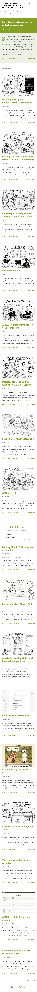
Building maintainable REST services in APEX (17, 952)
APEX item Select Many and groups (16, 918)
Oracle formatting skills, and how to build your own (17, 660)
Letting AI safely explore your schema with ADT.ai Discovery (18, 158)
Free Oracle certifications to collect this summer (17, 23)
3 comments (12, 404)
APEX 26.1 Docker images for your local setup (17, 326)
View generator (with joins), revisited (17, 861)
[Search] (29, 3)
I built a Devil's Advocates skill (18, 438)
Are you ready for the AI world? (15, 771)
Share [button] (4, 59)
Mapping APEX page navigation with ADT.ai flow (17, 101)
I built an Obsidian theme (15, 715)
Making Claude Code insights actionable (17, 549)
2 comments (12, 735)
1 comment (11, 59)
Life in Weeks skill (11, 270)
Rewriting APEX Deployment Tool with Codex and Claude (17, 215)
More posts (31, 980)
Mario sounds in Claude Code (17, 604)
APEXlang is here (11, 492)
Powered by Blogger (19, 987)
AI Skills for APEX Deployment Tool (18, 828)
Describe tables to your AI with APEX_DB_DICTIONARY (16, 383)
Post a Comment (13, 122)
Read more (31, 59)
